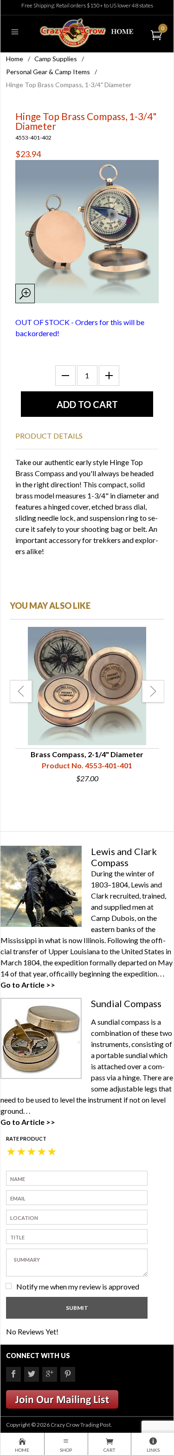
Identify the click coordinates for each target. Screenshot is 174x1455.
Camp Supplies (55, 59)
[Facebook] (13, 1374)
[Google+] (49, 1374)
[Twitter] (31, 1374)
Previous (21, 691)
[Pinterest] (67, 1374)
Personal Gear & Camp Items (48, 72)
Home (14, 59)
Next (153, 691)
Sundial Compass (126, 1003)
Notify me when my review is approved (77, 1286)
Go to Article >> (27, 984)
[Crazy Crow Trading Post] (87, 31)
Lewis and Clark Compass (124, 857)
